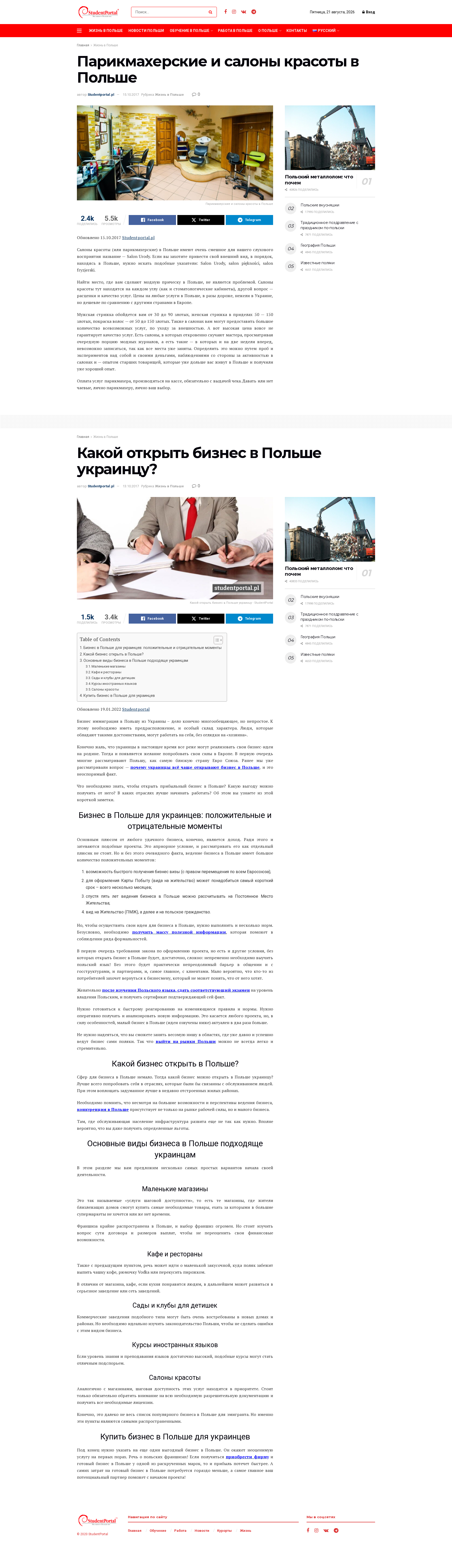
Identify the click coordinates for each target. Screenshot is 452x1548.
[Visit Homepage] (99, 12)
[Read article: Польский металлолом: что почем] (330, 137)
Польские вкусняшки (320, 205)
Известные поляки (318, 263)
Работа (180, 1531)
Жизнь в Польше (106, 31)
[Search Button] (211, 12)
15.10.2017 (131, 95)
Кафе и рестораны (106, 672)
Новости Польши (146, 31)
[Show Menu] (79, 30)
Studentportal (136, 709)
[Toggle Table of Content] (216, 640)
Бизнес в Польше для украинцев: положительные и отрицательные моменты (152, 648)
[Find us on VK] (243, 12)
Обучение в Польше (189, 31)
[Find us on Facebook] (225, 12)
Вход (370, 12)
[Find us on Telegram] (253, 12)
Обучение (158, 1531)
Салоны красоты (105, 689)
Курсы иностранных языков (114, 684)
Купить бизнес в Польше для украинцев (119, 695)
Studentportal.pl (101, 95)
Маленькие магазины (109, 666)
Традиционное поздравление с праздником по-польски (329, 225)
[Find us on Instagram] (234, 12)
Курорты (224, 1531)
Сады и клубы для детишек (113, 678)
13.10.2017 (131, 486)
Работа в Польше (235, 31)
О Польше (268, 31)
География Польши (318, 245)
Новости (202, 1531)
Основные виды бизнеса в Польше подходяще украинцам (135, 660)
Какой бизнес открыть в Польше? (113, 654)
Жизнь (245, 1531)
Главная (83, 45)
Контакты (296, 31)
